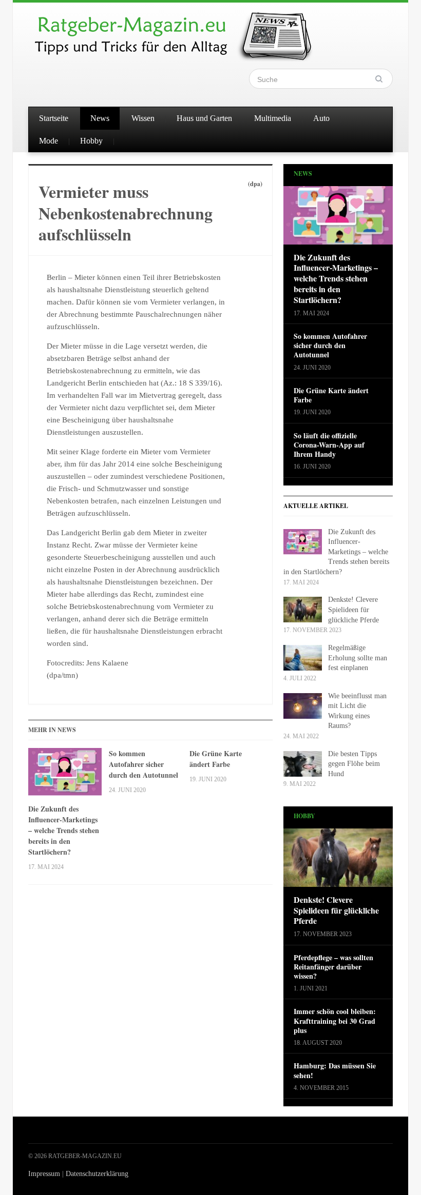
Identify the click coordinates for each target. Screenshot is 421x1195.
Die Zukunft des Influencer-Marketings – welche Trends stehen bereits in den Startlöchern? (63, 830)
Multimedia (272, 118)
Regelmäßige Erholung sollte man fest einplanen (357, 658)
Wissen (143, 118)
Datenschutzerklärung (97, 1174)
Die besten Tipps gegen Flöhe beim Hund (354, 764)
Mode (48, 140)
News (99, 118)
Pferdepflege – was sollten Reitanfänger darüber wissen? (333, 967)
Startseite (53, 118)
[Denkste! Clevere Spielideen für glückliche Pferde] (338, 861)
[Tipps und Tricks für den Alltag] (182, 31)
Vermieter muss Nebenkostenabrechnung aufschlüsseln (126, 212)
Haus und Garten (204, 118)
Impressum (44, 1174)
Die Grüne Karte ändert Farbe (215, 758)
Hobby (91, 140)
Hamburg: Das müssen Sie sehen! (335, 1070)
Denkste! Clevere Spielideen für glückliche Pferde (353, 609)
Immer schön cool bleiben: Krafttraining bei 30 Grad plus (335, 1021)
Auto (321, 118)
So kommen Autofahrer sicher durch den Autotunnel (143, 764)
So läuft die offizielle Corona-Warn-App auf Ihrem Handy (329, 445)
